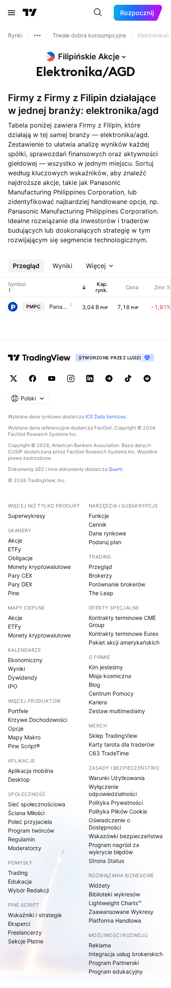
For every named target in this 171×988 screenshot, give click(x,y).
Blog (94, 684)
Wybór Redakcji (28, 890)
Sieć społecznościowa (36, 804)
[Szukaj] (98, 13)
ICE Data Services (106, 417)
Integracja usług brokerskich (126, 954)
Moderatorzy (24, 848)
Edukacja (20, 881)
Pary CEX (20, 575)
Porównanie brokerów (117, 584)
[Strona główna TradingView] (30, 12)
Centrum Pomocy (111, 693)
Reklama (100, 945)
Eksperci (19, 923)
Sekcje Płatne (25, 941)
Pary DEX (20, 584)
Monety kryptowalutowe (39, 566)
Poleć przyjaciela (30, 821)
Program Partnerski (114, 962)
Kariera (98, 702)
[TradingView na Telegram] (109, 378)
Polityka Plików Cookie (118, 811)
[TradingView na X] (13, 378)
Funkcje (99, 515)
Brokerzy (100, 575)
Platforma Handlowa (115, 920)
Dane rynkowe (107, 533)
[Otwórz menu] (11, 13)
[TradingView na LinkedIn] (89, 378)
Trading (18, 872)
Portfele (18, 711)
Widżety (99, 885)
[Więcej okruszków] (37, 35)
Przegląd (100, 566)
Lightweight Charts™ (115, 903)
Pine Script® (24, 746)
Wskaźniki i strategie (35, 915)
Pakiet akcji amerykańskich (124, 642)
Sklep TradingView (113, 735)
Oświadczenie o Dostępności (109, 824)
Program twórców (31, 830)
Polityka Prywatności (116, 802)
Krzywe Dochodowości (37, 719)
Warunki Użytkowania (117, 777)
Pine (13, 593)
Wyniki (16, 668)
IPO (12, 686)
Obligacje (20, 558)
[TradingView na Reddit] (147, 378)
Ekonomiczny (25, 660)
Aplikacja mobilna (30, 770)
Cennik (98, 524)
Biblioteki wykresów (114, 894)
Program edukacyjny (116, 971)
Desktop (19, 779)
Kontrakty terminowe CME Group (122, 621)
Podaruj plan (105, 542)
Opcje (15, 728)
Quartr (115, 469)
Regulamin (21, 839)
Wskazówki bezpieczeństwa (126, 836)
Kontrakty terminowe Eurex (124, 633)
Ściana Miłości (26, 813)
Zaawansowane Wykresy (121, 911)
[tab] (26, 265)
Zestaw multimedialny (117, 711)
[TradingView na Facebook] (32, 378)
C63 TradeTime (109, 753)
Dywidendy (22, 677)
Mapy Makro (24, 737)
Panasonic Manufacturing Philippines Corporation (58, 306)
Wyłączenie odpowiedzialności (113, 790)
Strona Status (106, 860)
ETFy (14, 549)
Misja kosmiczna (110, 675)
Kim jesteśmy (106, 667)
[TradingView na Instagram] (70, 378)
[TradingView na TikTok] (128, 378)
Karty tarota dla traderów (121, 744)
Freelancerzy (25, 932)
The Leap (101, 593)
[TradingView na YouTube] (51, 378)
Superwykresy (26, 515)
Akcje (15, 540)
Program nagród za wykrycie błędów (114, 848)
